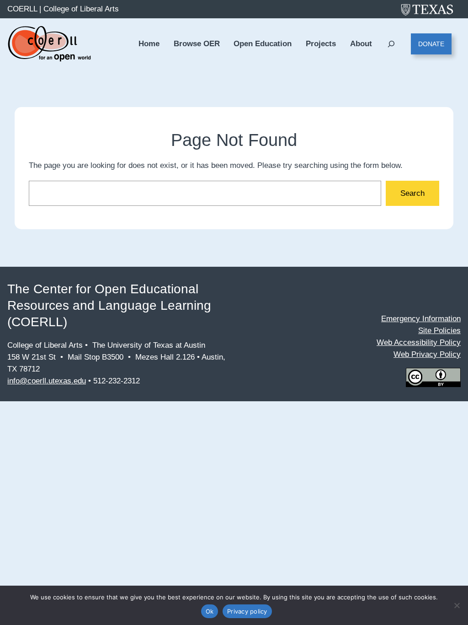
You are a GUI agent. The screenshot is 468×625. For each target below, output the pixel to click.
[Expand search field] (391, 44)
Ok (210, 611)
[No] (456, 605)
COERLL (22, 9)
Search (412, 193)
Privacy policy (247, 611)
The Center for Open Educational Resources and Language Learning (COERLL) (109, 305)
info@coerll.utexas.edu (46, 381)
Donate (431, 44)
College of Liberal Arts (81, 9)
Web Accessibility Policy (419, 342)
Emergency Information (421, 318)
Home (149, 43)
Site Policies (439, 330)
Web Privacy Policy (427, 354)
